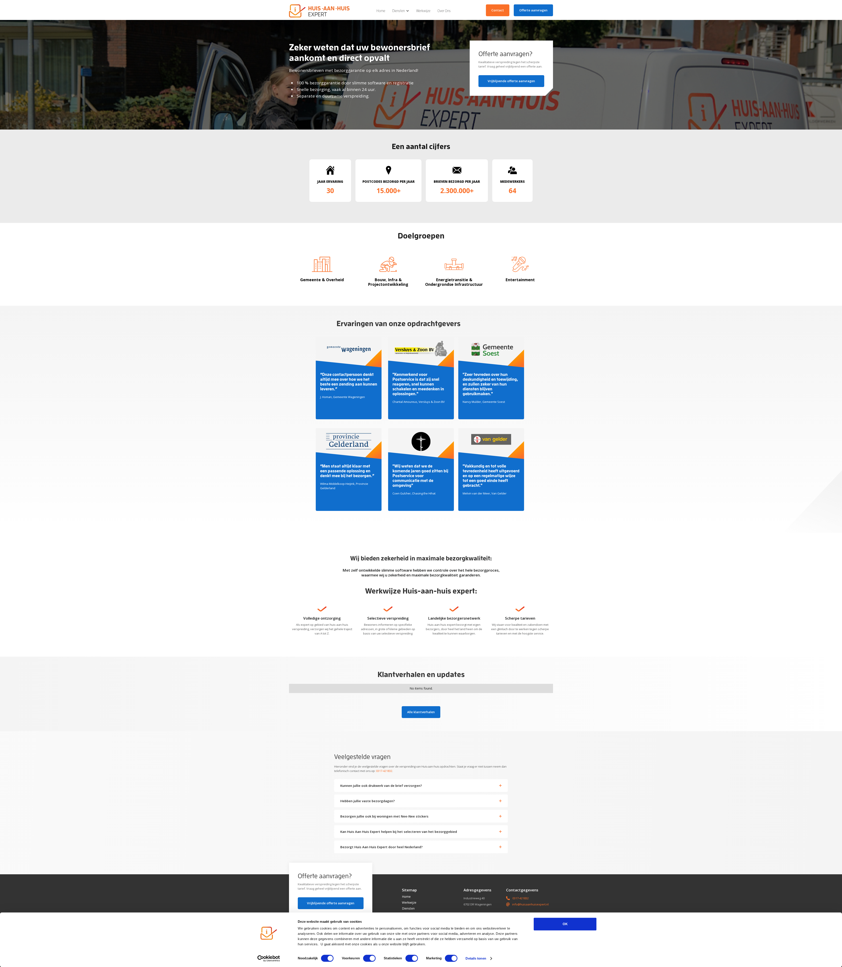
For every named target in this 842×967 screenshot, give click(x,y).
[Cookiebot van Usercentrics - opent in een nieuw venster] (269, 958)
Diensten (408, 908)
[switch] (369, 958)
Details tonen (476, 958)
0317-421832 (384, 771)
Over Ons (444, 11)
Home (380, 11)
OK (565, 924)
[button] (400, 10)
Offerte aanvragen (533, 10)
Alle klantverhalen (421, 712)
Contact (497, 10)
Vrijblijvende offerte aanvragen (511, 81)
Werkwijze (423, 11)
